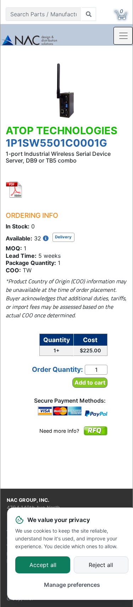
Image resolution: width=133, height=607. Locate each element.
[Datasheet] (14, 189)
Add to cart (89, 382)
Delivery (63, 236)
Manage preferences (72, 584)
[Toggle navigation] (123, 36)
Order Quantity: (57, 369)
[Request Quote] (95, 436)
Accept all (42, 565)
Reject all (101, 565)
